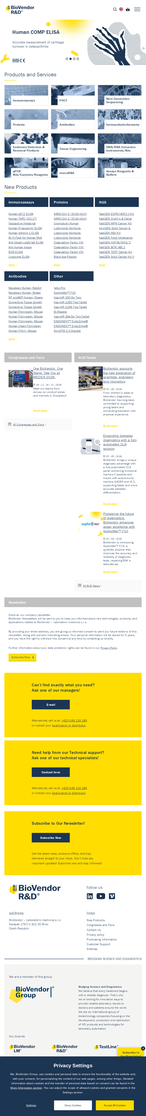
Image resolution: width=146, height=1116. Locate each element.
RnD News (87, 357)
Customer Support (98, 944)
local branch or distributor (69, 725)
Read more (40, 410)
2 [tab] (70, 59)
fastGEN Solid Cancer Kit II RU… (116, 257)
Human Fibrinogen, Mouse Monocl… (26, 312)
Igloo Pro (59, 288)
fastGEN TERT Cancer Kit (115, 252)
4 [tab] (78, 59)
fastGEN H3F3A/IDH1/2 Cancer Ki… (114, 242)
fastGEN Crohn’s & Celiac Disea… (115, 219)
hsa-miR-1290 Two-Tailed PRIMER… (70, 302)
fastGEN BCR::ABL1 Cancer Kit (112, 247)
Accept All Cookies (115, 1105)
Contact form (51, 772)
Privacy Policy (109, 648)
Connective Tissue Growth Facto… (25, 302)
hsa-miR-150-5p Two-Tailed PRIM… (68, 297)
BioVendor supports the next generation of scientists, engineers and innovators (119, 375)
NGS (102, 202)
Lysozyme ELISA (19, 257)
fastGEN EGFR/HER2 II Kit (116, 214)
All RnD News (91, 586)
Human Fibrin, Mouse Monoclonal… (22, 331)
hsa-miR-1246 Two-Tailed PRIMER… (70, 307)
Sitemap (92, 949)
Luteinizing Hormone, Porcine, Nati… (67, 228)
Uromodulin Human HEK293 (66, 223)
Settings (31, 1105)
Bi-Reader (60, 312)
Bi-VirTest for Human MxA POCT (25, 238)
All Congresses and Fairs (28, 424)
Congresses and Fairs (26, 357)
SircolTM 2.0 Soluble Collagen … (67, 331)
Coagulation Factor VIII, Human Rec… (69, 242)
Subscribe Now (20, 657)
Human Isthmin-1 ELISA (24, 233)
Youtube (101, 896)
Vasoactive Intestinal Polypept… (22, 223)
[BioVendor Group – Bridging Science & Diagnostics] (31, 995)
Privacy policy (95, 934)
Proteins (61, 202)
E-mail (51, 704)
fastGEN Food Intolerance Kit (116, 238)
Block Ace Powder (65, 257)
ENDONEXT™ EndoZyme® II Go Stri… (71, 321)
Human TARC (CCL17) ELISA (23, 219)
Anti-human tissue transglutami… (20, 247)
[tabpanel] (73, 42)
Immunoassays (21, 202)
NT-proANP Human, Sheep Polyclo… (26, 297)
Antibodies (17, 276)
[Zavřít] (143, 1048)
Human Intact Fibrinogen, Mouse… (25, 326)
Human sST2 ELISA (21, 214)
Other (58, 276)
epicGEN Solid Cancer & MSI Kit (114, 228)
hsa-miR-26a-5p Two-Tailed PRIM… (71, 317)
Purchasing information (102, 939)
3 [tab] (74, 59)
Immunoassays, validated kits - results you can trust (73, 42)
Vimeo (112, 896)
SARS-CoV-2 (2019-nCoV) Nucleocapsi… (70, 214)
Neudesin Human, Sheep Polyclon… (25, 293)
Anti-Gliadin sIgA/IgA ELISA (26, 242)
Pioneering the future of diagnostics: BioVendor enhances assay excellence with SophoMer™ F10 (119, 522)
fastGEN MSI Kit (110, 233)
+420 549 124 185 (74, 720)
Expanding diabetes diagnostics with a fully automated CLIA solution (120, 442)
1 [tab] (67, 59)
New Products (96, 920)
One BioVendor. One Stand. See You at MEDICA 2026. (48, 372)
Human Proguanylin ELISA (25, 228)
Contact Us (94, 930)
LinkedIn (90, 896)
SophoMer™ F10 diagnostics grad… (66, 293)
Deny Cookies (73, 1105)
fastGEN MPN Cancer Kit (115, 223)
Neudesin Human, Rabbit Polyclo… (25, 288)
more (12, 265)
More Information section (26, 1087)
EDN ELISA (16, 252)
